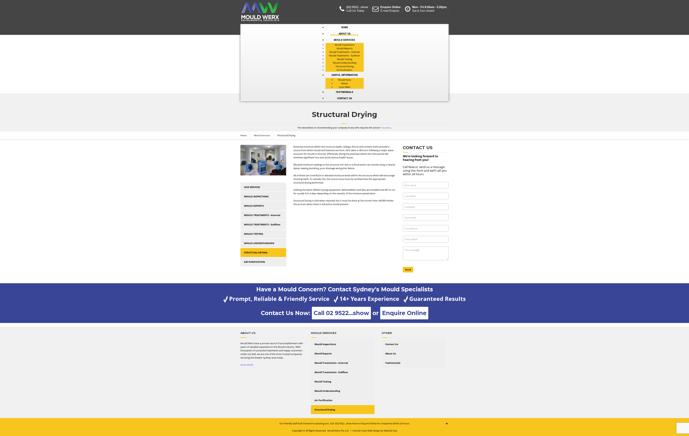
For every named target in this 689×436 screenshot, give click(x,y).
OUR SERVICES (252, 187)
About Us (390, 353)
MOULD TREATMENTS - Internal (262, 215)
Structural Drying (325, 409)
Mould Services (262, 135)
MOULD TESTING (253, 233)
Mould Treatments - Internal (331, 362)
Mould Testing (323, 381)
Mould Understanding (327, 391)
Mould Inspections (325, 344)
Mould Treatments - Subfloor (331, 372)
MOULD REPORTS (254, 205)
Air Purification (323, 400)
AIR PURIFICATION (254, 261)
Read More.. (387, 128)
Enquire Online (390, 7)
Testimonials (392, 362)
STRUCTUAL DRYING (255, 252)
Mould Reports (323, 353)
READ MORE (246, 364)
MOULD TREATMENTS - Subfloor (262, 224)
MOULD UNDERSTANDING (259, 243)
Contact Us (391, 344)
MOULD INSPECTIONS (256, 196)
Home (243, 135)
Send (408, 269)
